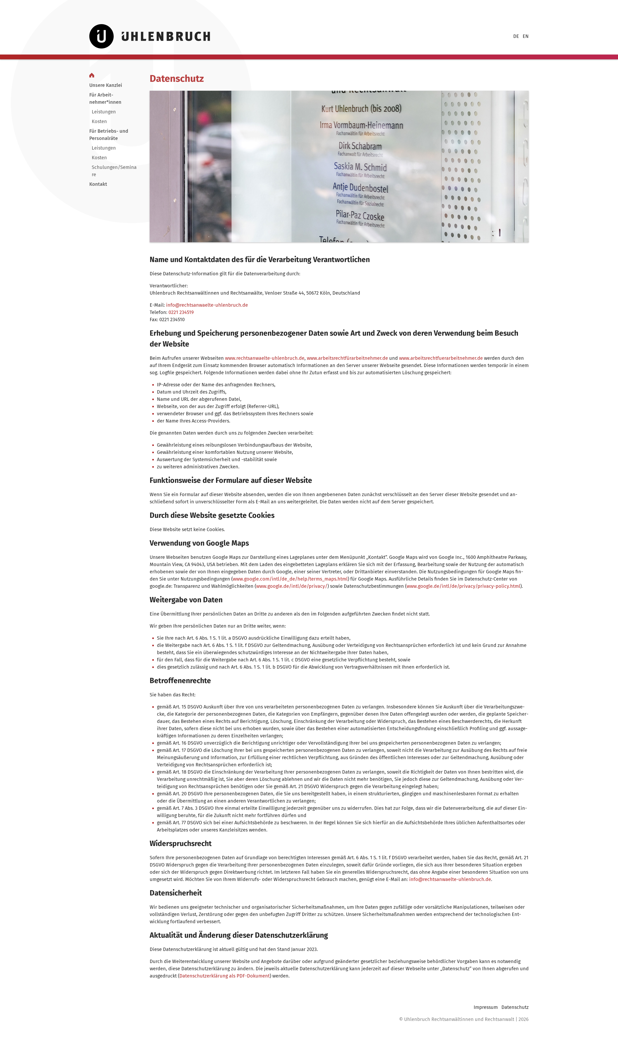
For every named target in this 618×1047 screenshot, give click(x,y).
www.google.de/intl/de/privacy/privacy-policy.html (463, 586)
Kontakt (98, 184)
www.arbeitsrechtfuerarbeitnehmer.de (441, 358)
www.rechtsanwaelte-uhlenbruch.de (264, 358)
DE (516, 36)
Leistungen (104, 112)
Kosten (99, 121)
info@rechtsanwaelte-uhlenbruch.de (207, 305)
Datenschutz (515, 1007)
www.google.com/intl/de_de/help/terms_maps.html (290, 579)
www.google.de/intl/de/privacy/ (291, 586)
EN (526, 36)
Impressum (486, 1007)
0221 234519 (181, 312)
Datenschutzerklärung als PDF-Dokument (224, 976)
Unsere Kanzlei (105, 85)
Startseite (91, 75)
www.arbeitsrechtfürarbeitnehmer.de (347, 358)
